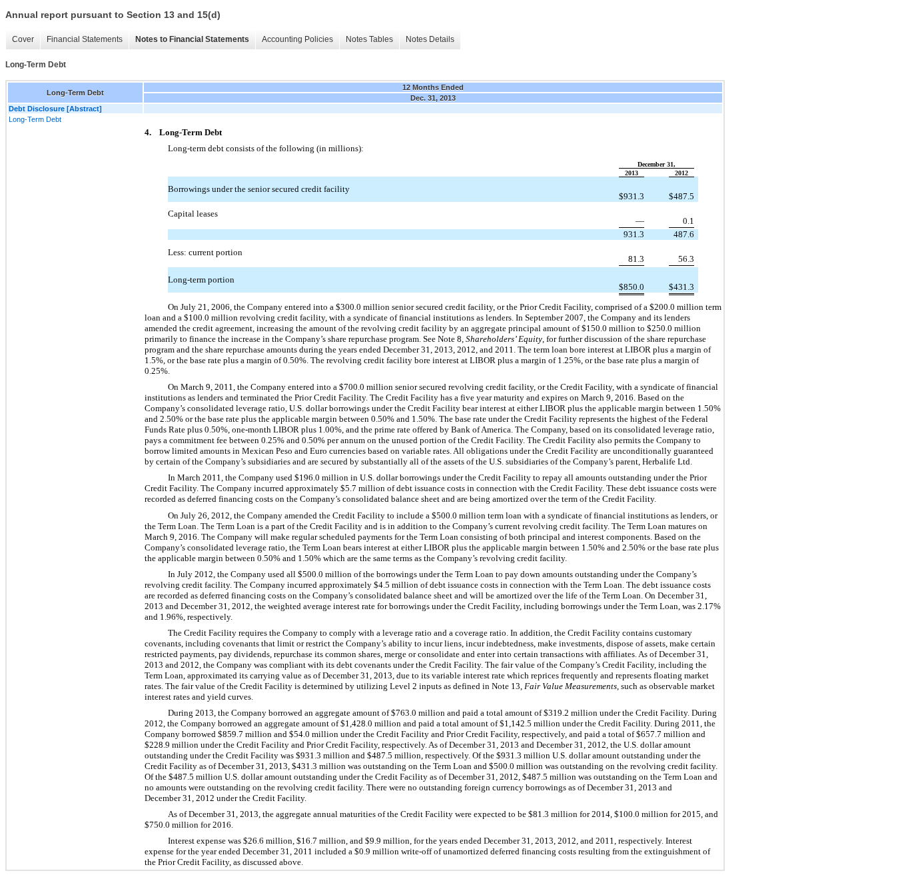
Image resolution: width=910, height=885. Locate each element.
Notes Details (430, 39)
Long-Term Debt (35, 119)
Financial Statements (85, 39)
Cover (23, 39)
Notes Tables (369, 39)
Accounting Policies (297, 39)
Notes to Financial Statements (192, 39)
